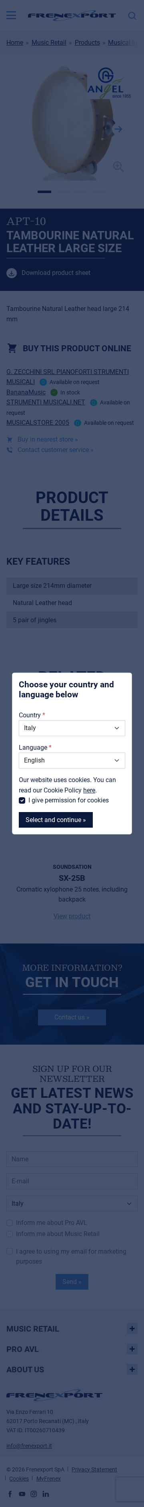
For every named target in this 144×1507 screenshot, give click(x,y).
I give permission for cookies (68, 800)
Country (30, 715)
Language (33, 747)
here (89, 790)
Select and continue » (56, 820)
